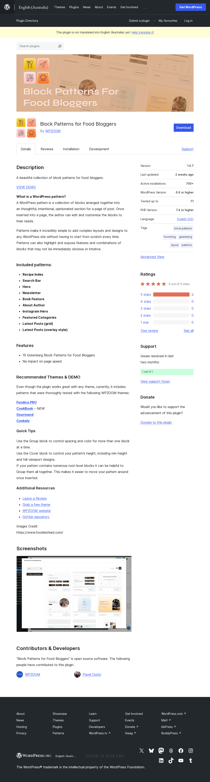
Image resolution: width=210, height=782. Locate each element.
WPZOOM (52, 131)
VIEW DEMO (26, 187)
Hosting (21, 727)
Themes (58, 720)
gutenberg (185, 236)
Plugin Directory (27, 20)
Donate (132, 727)
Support (188, 149)
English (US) (185, 219)
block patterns (183, 228)
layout (174, 245)
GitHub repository (36, 517)
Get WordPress (190, 7)
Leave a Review (35, 498)
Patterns (58, 733)
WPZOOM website (37, 511)
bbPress (168, 727)
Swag (130, 733)
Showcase (60, 713)
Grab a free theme (36, 504)
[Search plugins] (60, 46)
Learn (93, 713)
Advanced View (152, 257)
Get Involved (134, 713)
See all (189, 330)
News (20, 720)
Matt (166, 720)
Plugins (57, 727)
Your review (149, 330)
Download (183, 127)
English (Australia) (67, 756)
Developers (97, 727)
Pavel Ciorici (92, 674)
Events (129, 720)
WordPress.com (173, 713)
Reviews (47, 149)
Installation (71, 149)
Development (99, 149)
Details (26, 149)
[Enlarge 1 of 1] (126, 561)
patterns (187, 245)
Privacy (21, 733)
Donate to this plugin (156, 422)
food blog (170, 236)
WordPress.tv (100, 733)
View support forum (155, 381)
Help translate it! (142, 32)
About (20, 713)
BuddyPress (171, 733)
